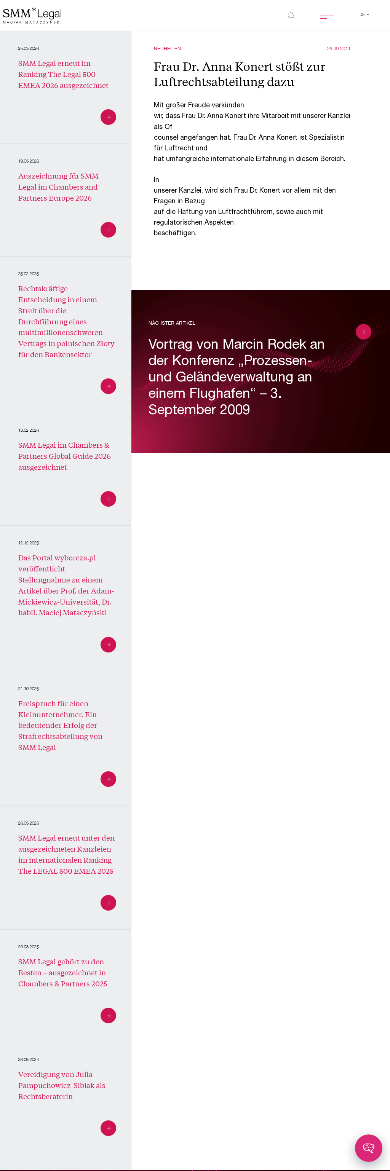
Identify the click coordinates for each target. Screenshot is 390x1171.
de (363, 15)
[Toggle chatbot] (368, 1148)
